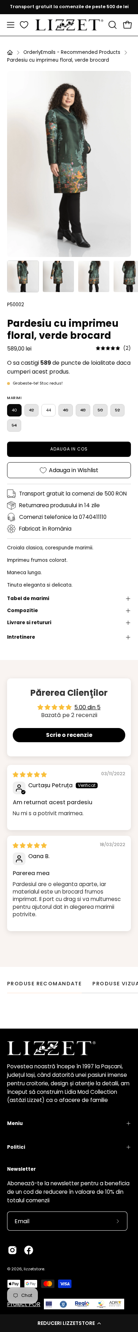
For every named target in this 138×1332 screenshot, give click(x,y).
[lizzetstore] (69, 24)
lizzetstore (34, 1269)
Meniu (15, 1123)
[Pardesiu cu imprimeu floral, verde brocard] (23, 276)
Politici (16, 1147)
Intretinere (21, 637)
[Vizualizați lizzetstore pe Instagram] (12, 1250)
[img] (113, 348)
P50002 (15, 304)
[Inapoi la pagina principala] (10, 52)
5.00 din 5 (87, 707)
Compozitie (22, 610)
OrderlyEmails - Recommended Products (71, 52)
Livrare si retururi (29, 622)
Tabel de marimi (28, 598)
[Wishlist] (24, 25)
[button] (69, 1323)
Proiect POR (23, 1304)
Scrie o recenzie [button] (69, 735)
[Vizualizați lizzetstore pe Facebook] (28, 1250)
